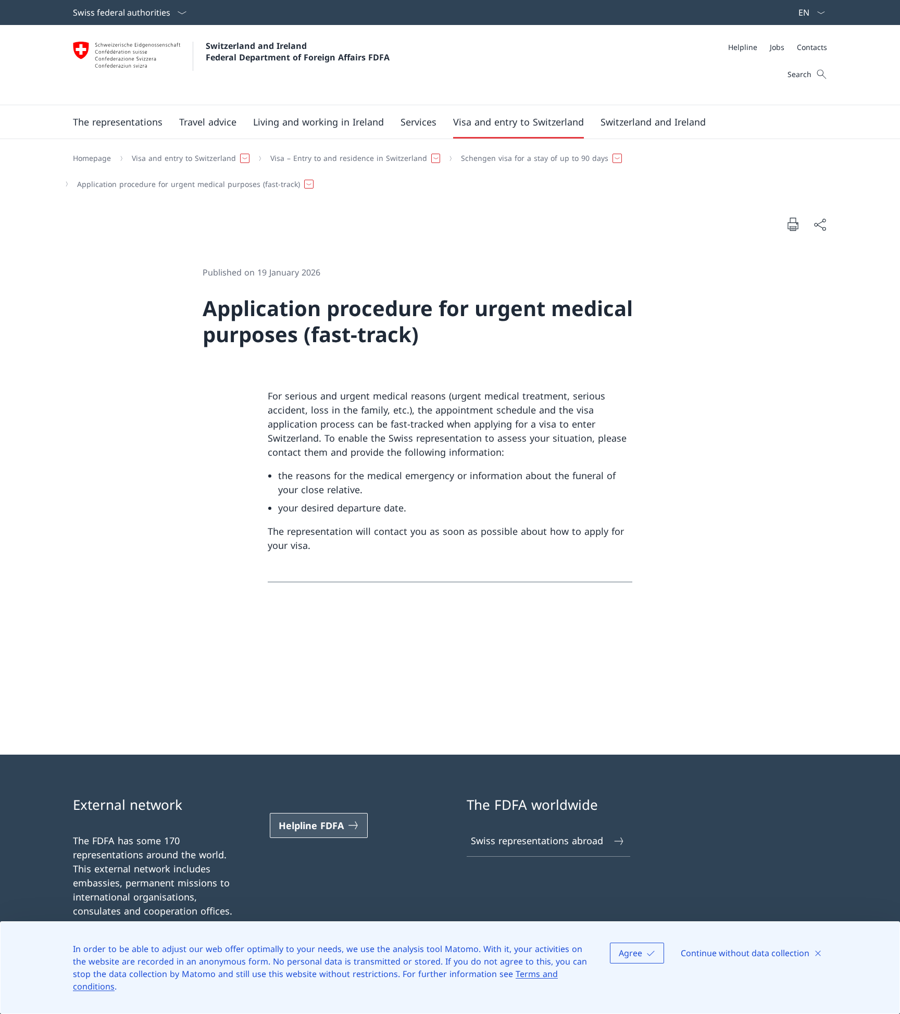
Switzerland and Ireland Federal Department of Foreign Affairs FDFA (298, 51)
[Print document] (792, 223)
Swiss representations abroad (537, 840)
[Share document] (819, 224)
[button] (118, 122)
